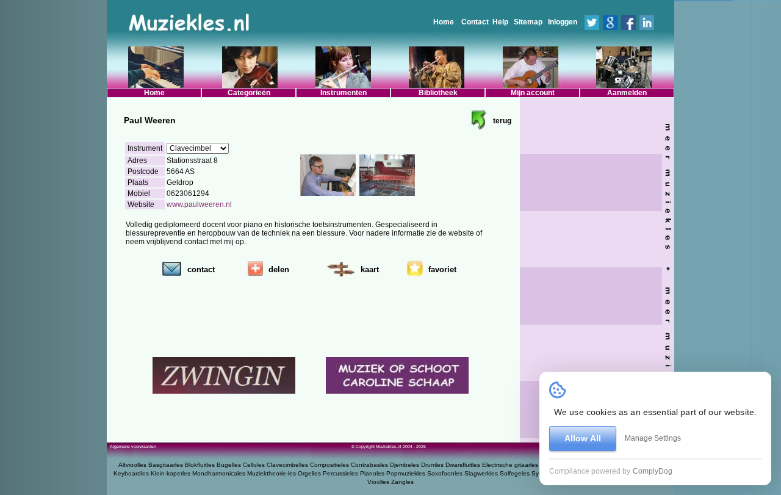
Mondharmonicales (218, 473)
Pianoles (372, 473)
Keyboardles (131, 473)
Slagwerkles (481, 473)
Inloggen (562, 22)
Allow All (582, 438)
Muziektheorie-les (271, 473)
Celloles (254, 464)
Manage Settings (653, 438)
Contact (475, 22)
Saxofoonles (444, 473)
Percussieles (340, 473)
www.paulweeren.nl (199, 204)
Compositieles (329, 464)
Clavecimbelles (287, 464)
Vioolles (378, 482)
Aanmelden (627, 93)
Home (443, 22)
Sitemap (528, 22)
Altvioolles (132, 464)
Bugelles (229, 464)
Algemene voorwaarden (133, 446)
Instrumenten (343, 93)
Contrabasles (369, 464)
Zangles (402, 482)
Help (500, 22)
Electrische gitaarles (510, 464)
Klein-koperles (170, 473)
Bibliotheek (438, 93)
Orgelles (309, 473)
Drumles (432, 464)
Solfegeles (515, 473)
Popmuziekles (405, 473)
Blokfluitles (200, 464)
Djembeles (404, 464)
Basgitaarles (165, 464)
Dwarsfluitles (462, 464)
